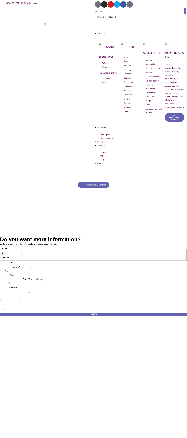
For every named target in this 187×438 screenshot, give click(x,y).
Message (4, 292)
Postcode (4, 275)
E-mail (3, 263)
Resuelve (4, 296)
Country (4, 283)
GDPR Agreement (8, 303)
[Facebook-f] (123, 4)
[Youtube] (110, 4)
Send (93, 314)
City (2, 271)
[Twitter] (117, 4)
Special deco (106, 56)
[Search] (185, 11)
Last (24, 257)
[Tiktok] (98, 4)
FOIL (131, 46)
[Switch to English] (112, 17)
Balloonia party (108, 72)
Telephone (5, 267)
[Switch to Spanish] (101, 17)
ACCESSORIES (151, 52)
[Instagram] (104, 4)
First (25, 253)
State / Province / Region (11, 279)
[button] (140, 25)
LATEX (110, 46)
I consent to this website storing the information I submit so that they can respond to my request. (45, 309)
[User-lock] (130, 4)
